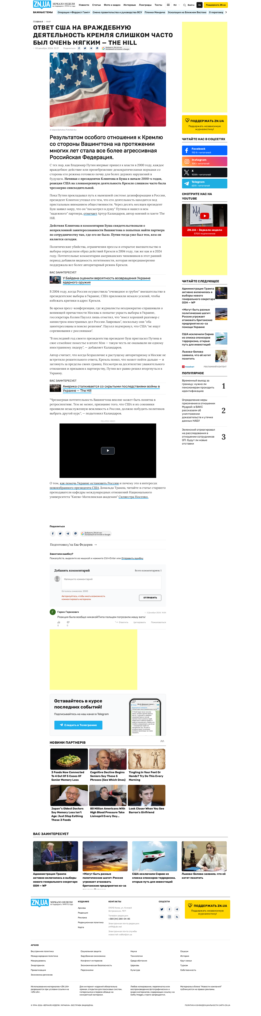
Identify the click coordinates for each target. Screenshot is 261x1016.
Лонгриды (145, 4)
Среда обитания (138, 960)
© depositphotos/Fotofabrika (63, 130)
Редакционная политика (90, 922)
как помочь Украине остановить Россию (89, 483)
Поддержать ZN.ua (216, 5)
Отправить (150, 597)
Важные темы (43, 12)
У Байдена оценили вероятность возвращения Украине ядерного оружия (106, 280)
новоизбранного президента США (74, 488)
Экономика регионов (42, 975)
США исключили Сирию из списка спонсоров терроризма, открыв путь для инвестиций (198, 339)
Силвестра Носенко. (133, 497)
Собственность (188, 970)
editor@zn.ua (125, 934)
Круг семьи (186, 960)
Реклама (82, 917)
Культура (135, 970)
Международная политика (44, 956)
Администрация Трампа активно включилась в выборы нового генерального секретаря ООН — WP (198, 295)
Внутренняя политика (42, 951)
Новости (84, 4)
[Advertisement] (93, 659)
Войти (191, 5)
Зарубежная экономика (93, 956)
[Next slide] (225, 12)
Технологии (136, 956)
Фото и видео (112, 4)
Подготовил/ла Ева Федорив (71, 544)
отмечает (90, 213)
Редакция (83, 913)
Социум (184, 951)
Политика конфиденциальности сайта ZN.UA (207, 1005)
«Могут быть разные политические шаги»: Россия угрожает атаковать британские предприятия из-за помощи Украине (197, 318)
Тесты (158, 4)
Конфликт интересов (91, 960)
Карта (81, 927)
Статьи (96, 4)
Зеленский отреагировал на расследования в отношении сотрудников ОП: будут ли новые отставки (198, 436)
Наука (133, 951)
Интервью (130, 4)
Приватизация (38, 970)
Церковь (134, 965)
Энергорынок (38, 965)
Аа (199, 5)
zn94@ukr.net (115, 926)
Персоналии (87, 970)
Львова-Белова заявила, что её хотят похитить (196, 355)
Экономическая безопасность (96, 965)
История (184, 956)
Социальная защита (91, 951)
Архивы (82, 908)
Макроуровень (38, 960)
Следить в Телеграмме (80, 725)
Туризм (184, 965)
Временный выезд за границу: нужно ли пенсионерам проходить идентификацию (198, 386)
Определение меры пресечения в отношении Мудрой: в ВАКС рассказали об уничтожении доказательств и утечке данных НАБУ (198, 410)
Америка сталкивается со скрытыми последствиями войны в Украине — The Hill (111, 388)
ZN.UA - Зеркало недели (204, 230)
